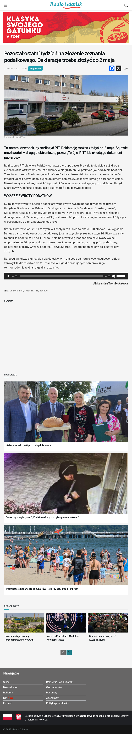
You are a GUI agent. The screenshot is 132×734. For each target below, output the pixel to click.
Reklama (8, 692)
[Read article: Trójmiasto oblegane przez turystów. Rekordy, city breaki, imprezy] (66, 559)
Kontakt (7, 703)
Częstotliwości (54, 687)
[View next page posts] (69, 652)
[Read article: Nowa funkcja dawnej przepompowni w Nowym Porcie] (24, 624)
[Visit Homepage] (66, 5)
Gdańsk (14, 291)
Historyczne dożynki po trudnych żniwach (28, 445)
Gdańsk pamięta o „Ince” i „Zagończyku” (102, 637)
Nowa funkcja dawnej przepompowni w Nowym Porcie (19, 637)
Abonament (52, 698)
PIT (36, 291)
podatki (44, 291)
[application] (66, 276)
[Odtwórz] (8, 276)
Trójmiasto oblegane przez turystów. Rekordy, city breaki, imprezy (42, 588)
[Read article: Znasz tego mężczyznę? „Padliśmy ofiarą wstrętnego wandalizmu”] (66, 487)
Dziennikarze (10, 687)
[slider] (121, 276)
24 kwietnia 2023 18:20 (15, 68)
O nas (6, 682)
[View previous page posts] (63, 652)
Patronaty (51, 692)
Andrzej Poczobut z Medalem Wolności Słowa (63, 637)
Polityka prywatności (57, 703)
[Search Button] (126, 5)
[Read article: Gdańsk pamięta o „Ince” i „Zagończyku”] (108, 624)
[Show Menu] (5, 5)
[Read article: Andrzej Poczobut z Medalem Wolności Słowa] (66, 624)
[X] (118, 69)
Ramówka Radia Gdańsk (59, 682)
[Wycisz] (114, 276)
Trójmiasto (35, 68)
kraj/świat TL (26, 291)
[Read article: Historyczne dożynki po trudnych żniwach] (66, 415)
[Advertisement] (32, 336)
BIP (5, 698)
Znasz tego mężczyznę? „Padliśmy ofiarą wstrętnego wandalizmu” (42, 517)
